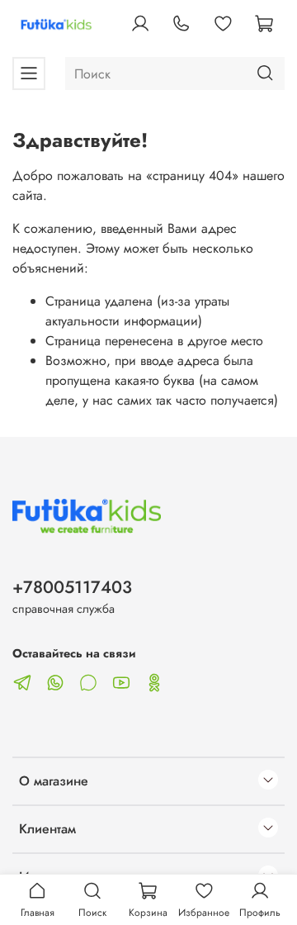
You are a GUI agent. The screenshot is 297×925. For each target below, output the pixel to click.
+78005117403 (72, 587)
